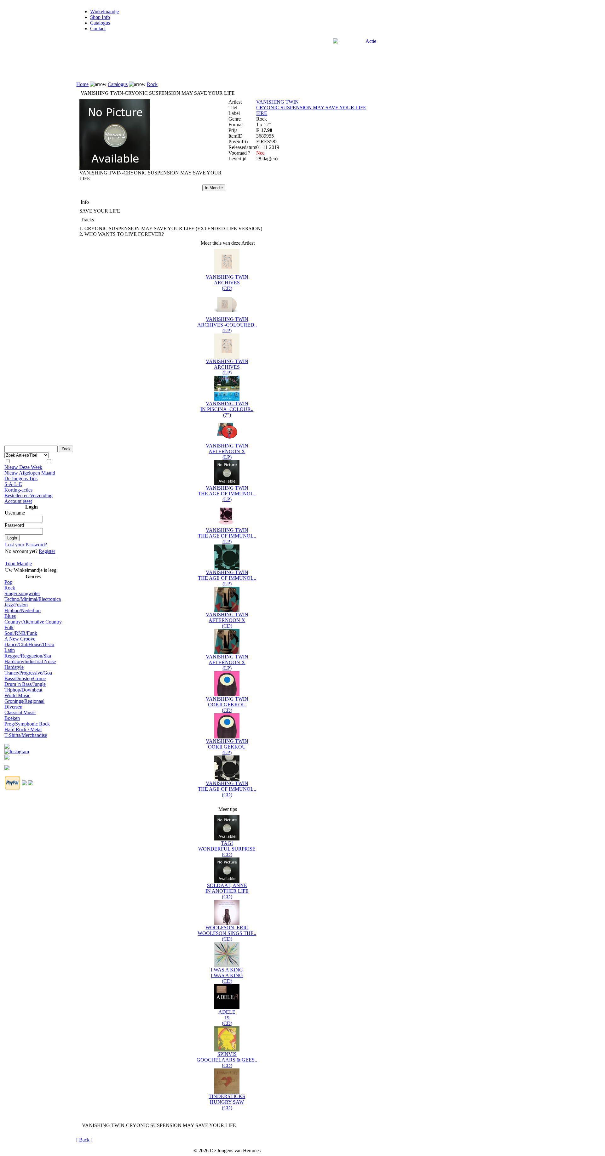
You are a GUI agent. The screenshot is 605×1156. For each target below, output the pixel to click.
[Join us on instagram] (16, 750)
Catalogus (100, 23)
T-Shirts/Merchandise (25, 735)
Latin (9, 650)
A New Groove (19, 638)
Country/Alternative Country (33, 621)
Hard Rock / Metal (23, 729)
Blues (10, 616)
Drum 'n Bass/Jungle (25, 684)
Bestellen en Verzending (28, 495)
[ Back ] (84, 1139)
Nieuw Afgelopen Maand (29, 472)
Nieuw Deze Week (23, 467)
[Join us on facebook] (6, 744)
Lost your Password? (26, 544)
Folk (9, 627)
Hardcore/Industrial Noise (30, 661)
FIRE (261, 113)
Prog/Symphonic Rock (27, 723)
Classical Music (20, 712)
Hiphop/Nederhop (22, 610)
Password (14, 525)
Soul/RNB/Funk (20, 633)
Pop (8, 582)
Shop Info (100, 17)
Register (47, 551)
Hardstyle (14, 667)
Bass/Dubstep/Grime (25, 678)
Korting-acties (18, 490)
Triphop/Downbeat (23, 689)
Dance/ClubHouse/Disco (29, 644)
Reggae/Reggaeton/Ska (27, 655)
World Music (17, 695)
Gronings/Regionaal (24, 701)
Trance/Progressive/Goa (28, 672)
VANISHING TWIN (277, 102)
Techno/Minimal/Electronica (32, 599)
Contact (98, 28)
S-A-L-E (13, 484)
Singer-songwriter (22, 593)
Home (82, 84)
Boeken (12, 718)
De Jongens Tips (20, 478)
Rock (9, 587)
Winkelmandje (104, 11)
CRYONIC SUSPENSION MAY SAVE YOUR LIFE (311, 107)
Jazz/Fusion (16, 604)
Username (15, 512)
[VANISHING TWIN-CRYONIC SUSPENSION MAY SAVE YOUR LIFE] (114, 168)
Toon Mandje (18, 563)
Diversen (13, 706)
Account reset (18, 501)
